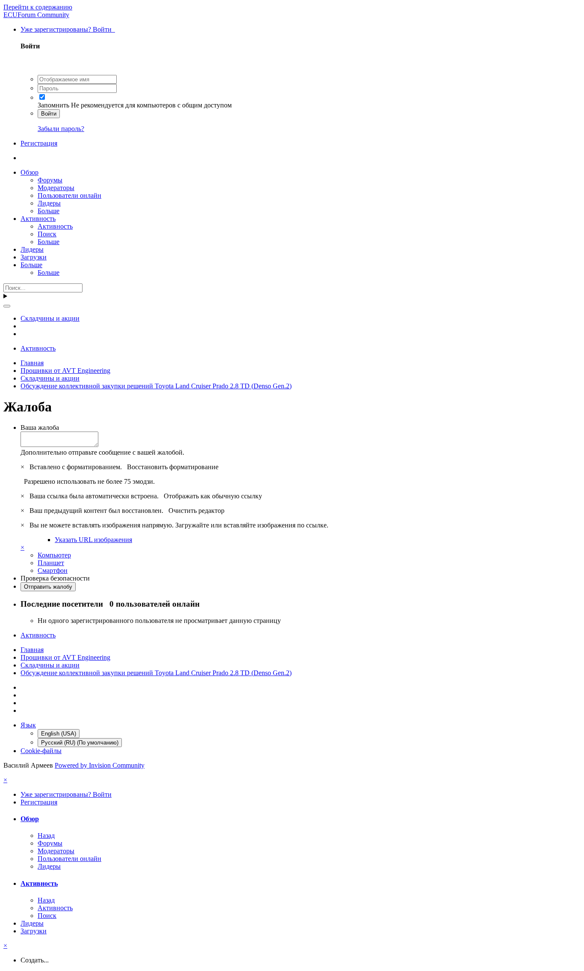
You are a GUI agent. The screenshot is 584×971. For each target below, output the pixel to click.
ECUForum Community (36, 14)
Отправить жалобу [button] (48, 587)
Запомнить (53, 105)
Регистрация (39, 143)
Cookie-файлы (41, 750)
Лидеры (49, 203)
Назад (46, 835)
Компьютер (54, 555)
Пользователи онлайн (69, 195)
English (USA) (58, 733)
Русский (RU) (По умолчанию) (79, 742)
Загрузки (34, 257)
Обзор (29, 172)
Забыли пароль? (61, 128)
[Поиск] (6, 306)
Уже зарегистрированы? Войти (68, 29)
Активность (38, 218)
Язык (28, 725)
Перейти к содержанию (37, 7)
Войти (48, 113)
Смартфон (53, 570)
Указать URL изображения (93, 539)
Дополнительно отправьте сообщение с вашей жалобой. (102, 452)
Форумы (50, 180)
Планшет (51, 562)
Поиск (47, 234)
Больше (48, 210)
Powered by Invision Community (100, 765)
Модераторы (56, 187)
